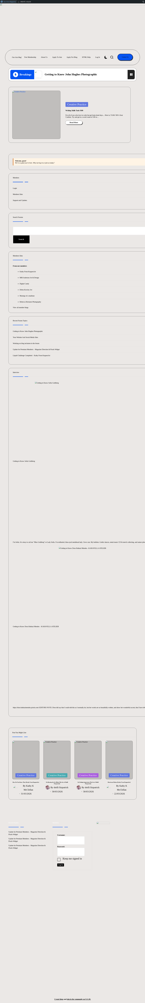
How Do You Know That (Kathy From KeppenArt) (26, 782)
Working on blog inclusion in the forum (26, 343)
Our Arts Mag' (17, 57)
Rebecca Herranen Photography (30, 302)
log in (41, 163)
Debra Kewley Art (26, 290)
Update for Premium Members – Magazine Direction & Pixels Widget (36, 349)
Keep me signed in (72, 858)
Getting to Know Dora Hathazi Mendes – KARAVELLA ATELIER (36, 626)
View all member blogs (20, 307)
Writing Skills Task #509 (74, 110)
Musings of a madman (27, 296)
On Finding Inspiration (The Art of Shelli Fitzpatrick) (88, 783)
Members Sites (18, 194)
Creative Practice (76, 104)
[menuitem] (8, 1)
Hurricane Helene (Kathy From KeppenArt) (119, 782)
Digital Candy (24, 284)
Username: (61, 835)
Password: (61, 847)
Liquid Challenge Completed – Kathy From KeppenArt (31, 355)
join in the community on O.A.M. (79, 999)
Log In (60, 865)
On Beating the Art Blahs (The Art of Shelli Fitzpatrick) (57, 783)
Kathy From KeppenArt (28, 271)
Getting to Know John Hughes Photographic (71, 74)
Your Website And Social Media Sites (25, 337)
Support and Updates (20, 200)
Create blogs (58, 999)
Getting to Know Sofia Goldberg (24, 461)
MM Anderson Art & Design (29, 278)
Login (15, 188)
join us (47, 163)
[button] (125, 57)
